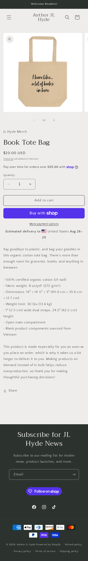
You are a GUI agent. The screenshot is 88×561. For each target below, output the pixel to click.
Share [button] (13, 390)
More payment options (44, 224)
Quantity (9, 175)
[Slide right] (54, 120)
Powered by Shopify (48, 544)
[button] (9, 17)
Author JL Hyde (26, 544)
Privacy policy (22, 551)
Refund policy (73, 544)
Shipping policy (69, 551)
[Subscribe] (74, 474)
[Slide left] (34, 120)
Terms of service (45, 551)
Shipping (8, 159)
